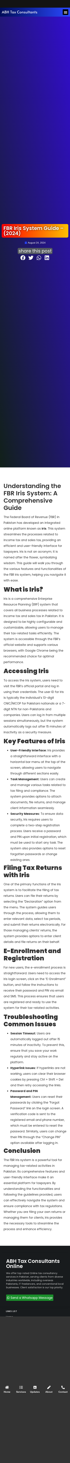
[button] (65, 12)
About (48, 1391)
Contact (63, 1391)
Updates (35, 1391)
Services (21, 1391)
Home (7, 1391)
